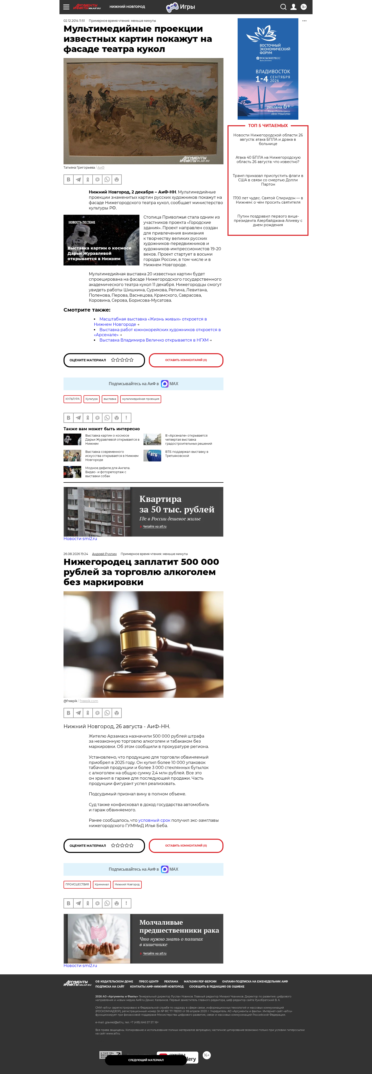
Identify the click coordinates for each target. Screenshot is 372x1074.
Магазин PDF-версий (200, 981)
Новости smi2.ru (80, 538)
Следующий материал (146, 1060)
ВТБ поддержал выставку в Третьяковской (186, 454)
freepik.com (89, 701)
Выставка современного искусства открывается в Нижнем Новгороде (111, 456)
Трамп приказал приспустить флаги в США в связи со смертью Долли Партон (268, 180)
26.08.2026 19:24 (76, 554)
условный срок (154, 820)
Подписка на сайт (109, 986)
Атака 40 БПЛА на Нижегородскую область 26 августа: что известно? (268, 159)
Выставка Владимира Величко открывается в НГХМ (154, 340)
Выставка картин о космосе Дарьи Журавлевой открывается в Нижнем (112, 439)
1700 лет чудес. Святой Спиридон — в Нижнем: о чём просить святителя (268, 200)
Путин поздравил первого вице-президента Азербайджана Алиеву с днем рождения (268, 220)
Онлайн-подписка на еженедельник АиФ (255, 981)
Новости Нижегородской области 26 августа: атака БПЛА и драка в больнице (268, 139)
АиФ (101, 167)
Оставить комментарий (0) (186, 360)
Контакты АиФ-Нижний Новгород (156, 986)
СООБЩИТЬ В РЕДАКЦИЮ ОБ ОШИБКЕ (216, 986)
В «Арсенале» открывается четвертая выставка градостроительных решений (188, 439)
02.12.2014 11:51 (74, 21)
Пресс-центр (148, 981)
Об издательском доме (114, 981)
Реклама (171, 981)
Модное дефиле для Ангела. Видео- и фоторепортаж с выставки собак (107, 472)
